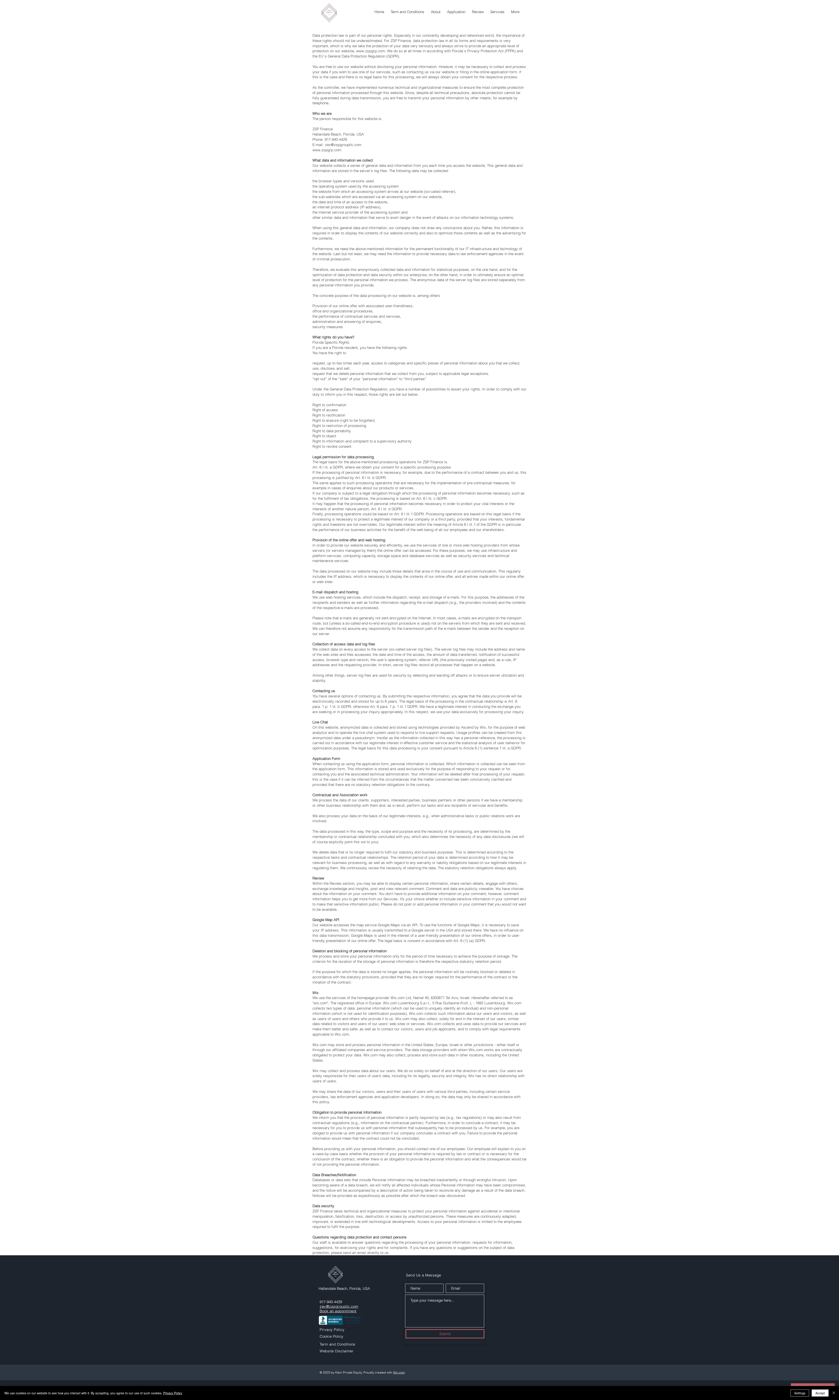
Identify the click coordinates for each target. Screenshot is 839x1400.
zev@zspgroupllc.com (339, 1306)
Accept (820, 1393)
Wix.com (399, 1372)
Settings (799, 1393)
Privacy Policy (172, 1393)
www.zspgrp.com (370, 51)
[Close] (833, 1393)
